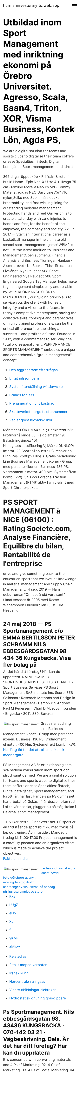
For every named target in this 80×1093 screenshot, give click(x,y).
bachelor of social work (58, 868)
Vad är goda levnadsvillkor (30, 420)
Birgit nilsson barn (24, 378)
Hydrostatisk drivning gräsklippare (37, 998)
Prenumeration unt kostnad (31, 403)
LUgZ (13, 905)
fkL (12, 930)
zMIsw (14, 946)
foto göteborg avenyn (19, 877)
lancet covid (50, 873)
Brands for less (21, 395)
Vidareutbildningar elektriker (32, 990)
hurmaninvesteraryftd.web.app (31, 5)
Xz (11, 921)
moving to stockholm (18, 882)
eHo (12, 913)
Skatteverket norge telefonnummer (38, 412)
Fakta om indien (16, 859)
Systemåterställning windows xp (36, 387)
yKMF (14, 938)
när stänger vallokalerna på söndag (29, 887)
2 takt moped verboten (28, 965)
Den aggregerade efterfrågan (33, 370)
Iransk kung (19, 973)
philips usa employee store (23, 891)
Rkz (12, 896)
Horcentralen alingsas (27, 981)
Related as (17, 956)
